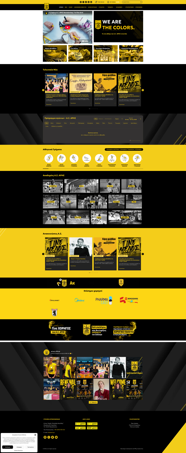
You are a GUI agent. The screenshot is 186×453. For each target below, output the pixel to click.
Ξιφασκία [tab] (125, 123)
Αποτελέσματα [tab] (108, 118)
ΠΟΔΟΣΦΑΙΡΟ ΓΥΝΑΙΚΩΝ (112, 165)
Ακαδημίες (119, 7)
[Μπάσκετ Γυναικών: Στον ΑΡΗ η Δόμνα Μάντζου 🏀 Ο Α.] (118, 389)
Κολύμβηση (51, 201)
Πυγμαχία (116, 201)
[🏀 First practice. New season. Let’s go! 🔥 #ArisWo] (85, 367)
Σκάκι (99, 217)
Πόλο (68, 201)
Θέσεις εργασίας (92, 7)
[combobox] (131, 2)
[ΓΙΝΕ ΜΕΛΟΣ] (96, 2)
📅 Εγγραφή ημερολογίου (135, 140)
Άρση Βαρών (125, 217)
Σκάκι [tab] (47, 126)
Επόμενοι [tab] (101, 118)
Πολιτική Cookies (134, 427)
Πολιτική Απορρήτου (18, 450)
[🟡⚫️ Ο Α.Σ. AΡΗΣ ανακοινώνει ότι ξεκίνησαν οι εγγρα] (85, 389)
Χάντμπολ (131, 186)
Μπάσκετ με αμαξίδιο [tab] (57, 126)
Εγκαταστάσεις (130, 7)
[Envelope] (91, 2)
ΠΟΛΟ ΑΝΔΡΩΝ (86, 165)
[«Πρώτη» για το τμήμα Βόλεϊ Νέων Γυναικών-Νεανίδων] (68, 367)
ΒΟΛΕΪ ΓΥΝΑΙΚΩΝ (61, 165)
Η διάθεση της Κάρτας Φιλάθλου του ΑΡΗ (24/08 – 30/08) (80, 95)
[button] (35, 435)
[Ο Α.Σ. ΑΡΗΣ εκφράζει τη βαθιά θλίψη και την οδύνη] (134, 367)
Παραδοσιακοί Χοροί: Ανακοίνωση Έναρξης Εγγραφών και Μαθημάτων (55, 95)
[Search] (141, 2)
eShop (70, 7)
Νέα (66, 7)
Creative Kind (140, 448)
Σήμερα (117, 118)
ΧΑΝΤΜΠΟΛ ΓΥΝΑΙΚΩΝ (137, 165)
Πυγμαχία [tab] (117, 123)
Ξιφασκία (78, 217)
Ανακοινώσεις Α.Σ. (74, 91)
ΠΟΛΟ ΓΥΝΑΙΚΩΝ (99, 165)
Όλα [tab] (47, 123)
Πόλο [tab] (65, 123)
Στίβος (92, 201)
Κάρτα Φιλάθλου (51, 48)
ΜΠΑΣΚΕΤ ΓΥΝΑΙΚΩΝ (74, 165)
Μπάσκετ (110, 186)
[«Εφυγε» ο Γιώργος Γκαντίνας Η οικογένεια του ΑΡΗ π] (118, 367)
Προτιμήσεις (31, 447)
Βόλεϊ (81, 186)
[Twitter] (86, 2)
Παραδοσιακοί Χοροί (50, 91)
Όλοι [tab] (96, 118)
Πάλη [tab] (103, 123)
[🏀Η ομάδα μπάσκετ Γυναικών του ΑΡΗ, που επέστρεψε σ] (101, 367)
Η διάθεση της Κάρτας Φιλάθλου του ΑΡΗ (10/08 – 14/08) (128, 259)
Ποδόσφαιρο (53, 186)
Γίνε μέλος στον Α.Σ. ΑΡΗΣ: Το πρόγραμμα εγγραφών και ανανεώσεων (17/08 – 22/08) (105, 260)
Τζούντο (54, 217)
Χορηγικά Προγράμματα (129, 48)
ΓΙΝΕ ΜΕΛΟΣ (101, 2)
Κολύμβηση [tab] (90, 123)
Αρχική (61, 7)
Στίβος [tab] (97, 123)
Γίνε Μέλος (74, 48)
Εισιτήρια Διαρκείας (103, 48)
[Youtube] (89, 2)
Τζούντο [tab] (110, 123)
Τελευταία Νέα (50, 69)
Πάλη (134, 201)
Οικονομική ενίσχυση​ (80, 7)
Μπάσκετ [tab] (58, 123)
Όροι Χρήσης (134, 423)
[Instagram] (83, 2)
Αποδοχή (7, 447)
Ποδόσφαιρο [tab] (81, 123)
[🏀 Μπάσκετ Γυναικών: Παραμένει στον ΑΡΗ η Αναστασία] (68, 389)
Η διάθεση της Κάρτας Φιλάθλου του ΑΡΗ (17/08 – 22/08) (80, 259)
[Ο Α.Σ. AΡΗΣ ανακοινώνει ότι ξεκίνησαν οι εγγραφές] (134, 389)
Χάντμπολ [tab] (72, 123)
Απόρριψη (19, 447)
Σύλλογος (101, 7)
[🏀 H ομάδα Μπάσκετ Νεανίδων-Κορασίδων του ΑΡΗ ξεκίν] (51, 389)
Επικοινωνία (139, 7)
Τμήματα (110, 7)
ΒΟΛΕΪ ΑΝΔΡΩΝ (48, 165)
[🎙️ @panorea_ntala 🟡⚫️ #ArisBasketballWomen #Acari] (51, 367)
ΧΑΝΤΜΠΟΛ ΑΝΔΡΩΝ (124, 165)
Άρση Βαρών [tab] (134, 123)
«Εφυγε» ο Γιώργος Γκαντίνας (126, 94)
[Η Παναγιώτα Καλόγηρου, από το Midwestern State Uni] (101, 389)
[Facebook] (81, 2)
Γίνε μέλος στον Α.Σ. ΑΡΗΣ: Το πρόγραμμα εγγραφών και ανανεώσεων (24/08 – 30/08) (105, 96)
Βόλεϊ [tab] (52, 123)
